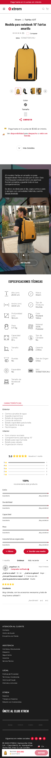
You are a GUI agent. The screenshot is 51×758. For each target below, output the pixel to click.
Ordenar (21, 560)
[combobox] (42, 746)
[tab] (12, 403)
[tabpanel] (25, 428)
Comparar (33, 33)
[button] (18, 33)
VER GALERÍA (25, 262)
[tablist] (25, 403)
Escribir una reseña (39, 552)
